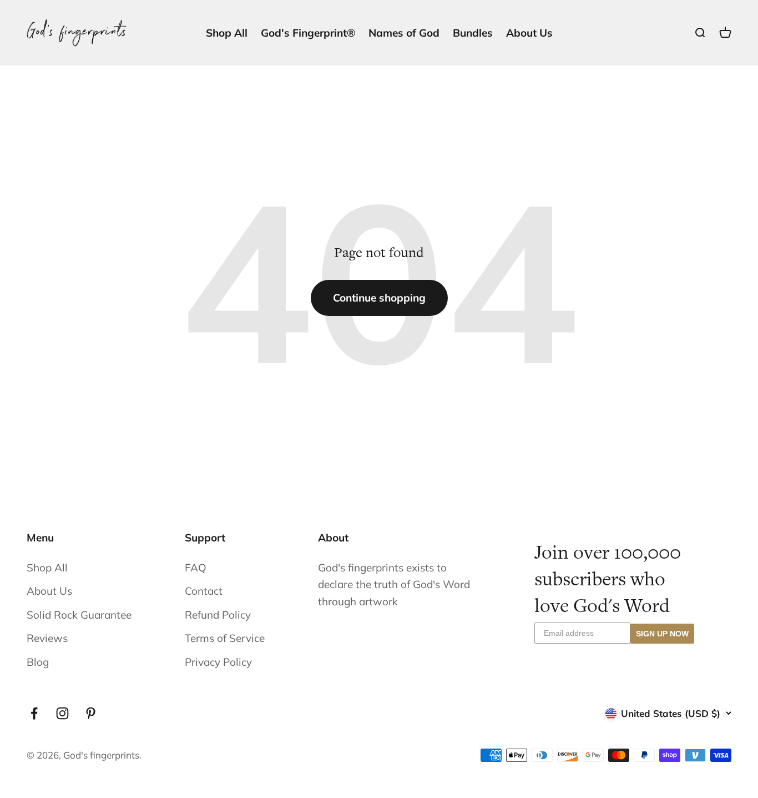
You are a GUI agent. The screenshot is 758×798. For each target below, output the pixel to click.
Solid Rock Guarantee (79, 614)
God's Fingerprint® (308, 32)
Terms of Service (225, 638)
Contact (204, 591)
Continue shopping (379, 297)
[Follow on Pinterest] (90, 713)
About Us (529, 32)
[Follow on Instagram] (62, 713)
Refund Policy (218, 614)
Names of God (403, 32)
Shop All (226, 32)
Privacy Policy (218, 662)
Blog (38, 662)
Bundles (473, 32)
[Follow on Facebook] (34, 713)
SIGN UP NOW (662, 633)
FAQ (195, 567)
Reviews (47, 638)
